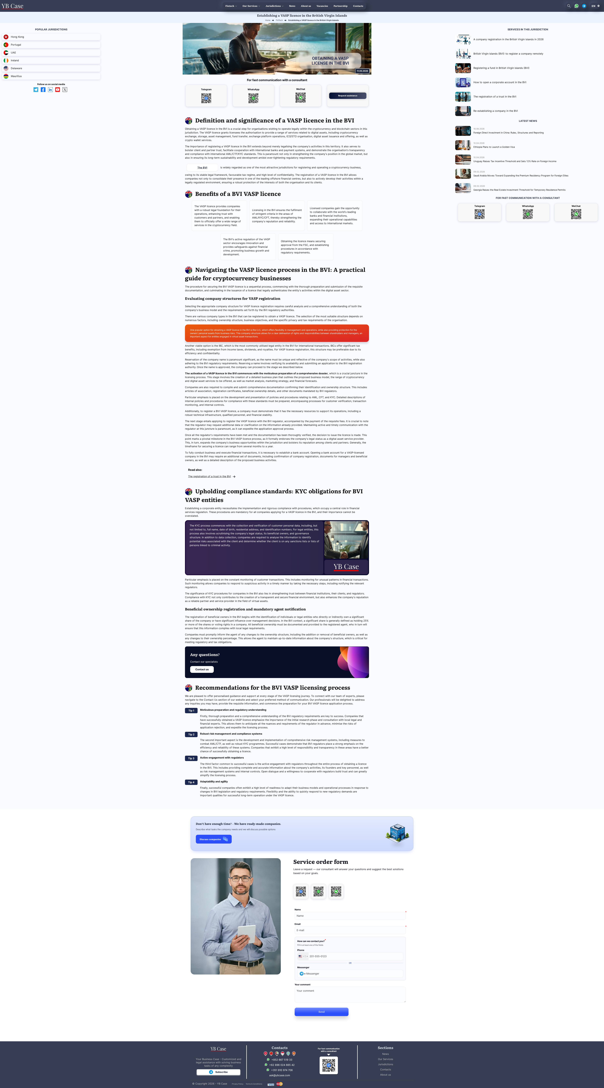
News (292, 5)
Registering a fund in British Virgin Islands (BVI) (501, 67)
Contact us (202, 669)
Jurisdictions (273, 5)
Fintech (229, 5)
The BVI (202, 167)
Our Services (250, 5)
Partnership (340, 5)
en (593, 6)
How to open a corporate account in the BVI (499, 82)
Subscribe (221, 1072)
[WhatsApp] (318, 891)
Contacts (358, 5)
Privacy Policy (237, 1084)
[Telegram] (300, 891)
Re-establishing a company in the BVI (495, 110)
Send (322, 1011)
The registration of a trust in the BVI (209, 476)
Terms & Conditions (254, 1084)
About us (306, 5)
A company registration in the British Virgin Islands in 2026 (508, 39)
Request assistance (347, 95)
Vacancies (322, 5)
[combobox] (303, 956)
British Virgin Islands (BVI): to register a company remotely (508, 53)
